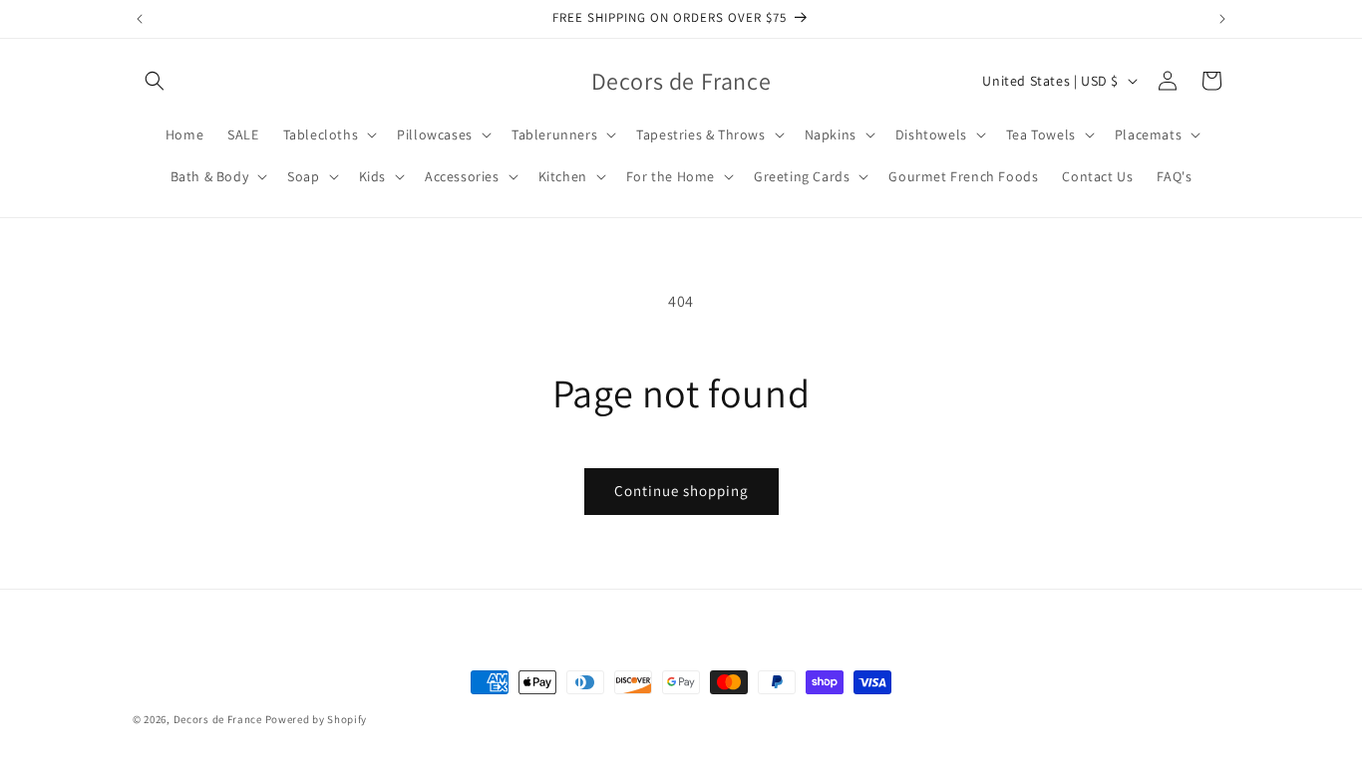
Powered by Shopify (316, 719)
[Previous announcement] (140, 19)
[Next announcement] (1222, 19)
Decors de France (217, 719)
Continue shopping (681, 490)
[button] (154, 81)
